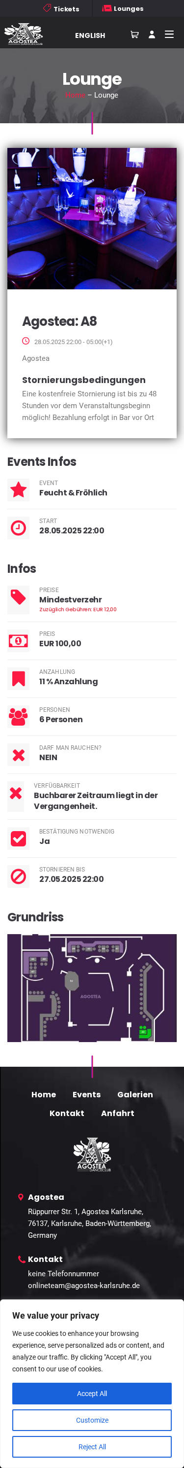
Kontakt (67, 1113)
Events (87, 1094)
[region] (92, 1383)
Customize (92, 1420)
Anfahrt (117, 1113)
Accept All (92, 1394)
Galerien (135, 1094)
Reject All (92, 1447)
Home (75, 95)
